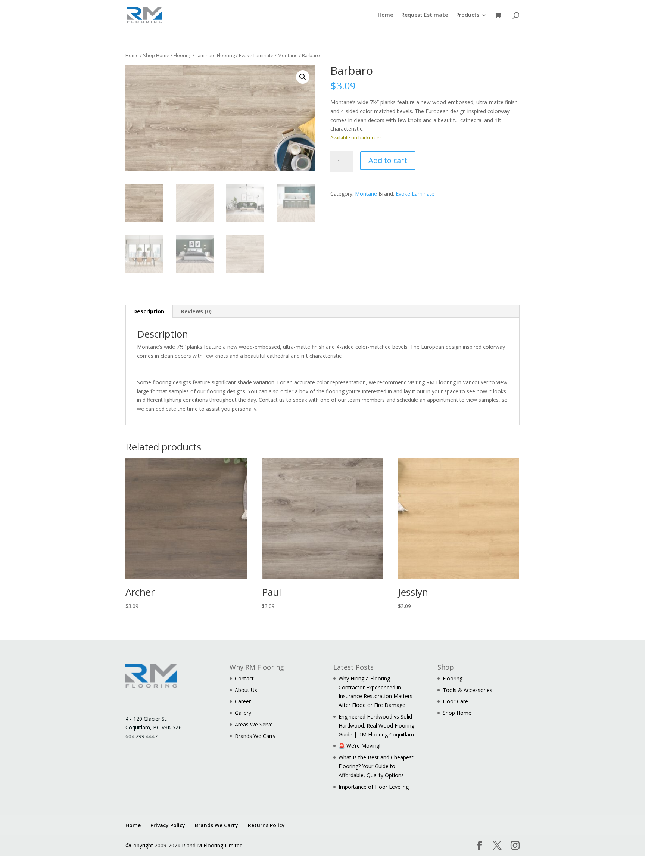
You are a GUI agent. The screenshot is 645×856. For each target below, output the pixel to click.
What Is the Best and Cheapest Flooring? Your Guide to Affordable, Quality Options (376, 766)
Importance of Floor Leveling (374, 786)
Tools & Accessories (467, 690)
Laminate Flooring (215, 55)
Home (385, 15)
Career (243, 701)
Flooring (182, 55)
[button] (302, 77)
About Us (246, 690)
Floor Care (455, 701)
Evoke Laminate (256, 55)
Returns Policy (266, 825)
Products (467, 15)
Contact (244, 678)
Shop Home (156, 55)
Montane (288, 55)
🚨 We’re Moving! (359, 745)
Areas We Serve (254, 724)
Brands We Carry (255, 735)
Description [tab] (148, 311)
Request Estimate (424, 15)
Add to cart (387, 160)
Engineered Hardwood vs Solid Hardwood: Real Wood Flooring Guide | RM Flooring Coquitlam (376, 725)
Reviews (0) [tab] (196, 311)
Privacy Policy (167, 825)
